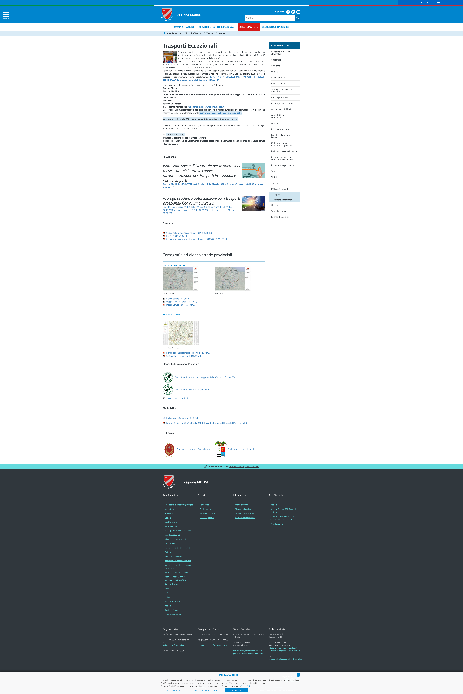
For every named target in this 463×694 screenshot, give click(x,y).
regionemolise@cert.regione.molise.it (206, 106)
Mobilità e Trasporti (194, 33)
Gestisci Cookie (173, 690)
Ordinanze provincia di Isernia (241, 449)
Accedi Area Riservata (430, 2)
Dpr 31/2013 (177, 236)
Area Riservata (276, 495)
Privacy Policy (246, 686)
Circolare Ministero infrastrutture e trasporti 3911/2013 (197, 239)
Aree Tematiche (174, 33)
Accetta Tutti (236, 690)
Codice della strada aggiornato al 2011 (189, 232)
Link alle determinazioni (177, 398)
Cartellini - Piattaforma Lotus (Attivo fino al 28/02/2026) (282, 518)
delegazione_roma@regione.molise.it (212, 645)
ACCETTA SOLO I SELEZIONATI (205, 690)
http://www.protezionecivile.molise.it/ (283, 648)
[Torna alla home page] (164, 33)
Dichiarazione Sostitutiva (182, 418)
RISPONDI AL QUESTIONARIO (244, 466)
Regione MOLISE (196, 482)
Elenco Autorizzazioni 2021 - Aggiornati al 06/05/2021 (204, 377)
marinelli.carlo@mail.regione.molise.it (247, 650)
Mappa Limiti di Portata (181, 301)
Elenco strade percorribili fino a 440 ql (188, 352)
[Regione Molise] (167, 14)
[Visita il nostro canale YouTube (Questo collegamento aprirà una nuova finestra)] (298, 12)
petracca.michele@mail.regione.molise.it (248, 653)
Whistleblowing (276, 523)
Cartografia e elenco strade (183, 356)
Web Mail (274, 504)
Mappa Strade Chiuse (180, 304)
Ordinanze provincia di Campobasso (193, 449)
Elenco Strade (178, 298)
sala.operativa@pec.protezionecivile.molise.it (286, 659)
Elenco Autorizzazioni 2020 (191, 389)
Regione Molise (188, 15)
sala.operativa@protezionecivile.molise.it (284, 650)
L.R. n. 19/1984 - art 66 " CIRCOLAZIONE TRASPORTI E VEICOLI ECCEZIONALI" (206, 423)
